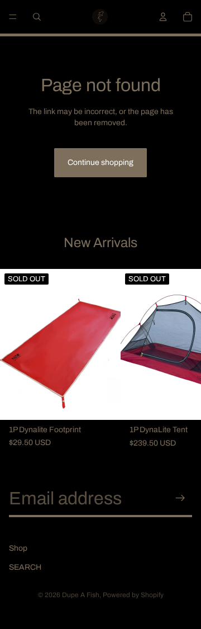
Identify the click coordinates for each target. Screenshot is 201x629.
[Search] (37, 16)
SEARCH (25, 567)
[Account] (163, 16)
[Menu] (13, 17)
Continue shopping (100, 162)
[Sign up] (180, 498)
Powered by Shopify (133, 595)
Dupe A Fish (80, 595)
